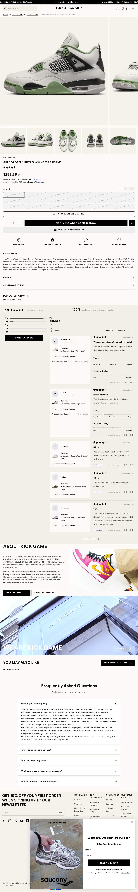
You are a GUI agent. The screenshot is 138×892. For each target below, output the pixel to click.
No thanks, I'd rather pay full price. (109, 869)
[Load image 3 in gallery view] (68, 141)
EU (132, 188)
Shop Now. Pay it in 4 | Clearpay (51, 2)
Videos (109, 800)
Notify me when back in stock (76, 223)
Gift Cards (110, 815)
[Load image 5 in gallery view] (123, 141)
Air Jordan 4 (32, 15)
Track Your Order (126, 815)
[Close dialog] (132, 822)
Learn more (36, 179)
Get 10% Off (109, 862)
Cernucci (78, 804)
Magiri (77, 815)
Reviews (109, 804)
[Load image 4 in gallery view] (95, 141)
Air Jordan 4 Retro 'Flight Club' (73, 351)
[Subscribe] (60, 812)
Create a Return (125, 808)
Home (5, 15)
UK (121, 188)
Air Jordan (17, 15)
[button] (127, 8)
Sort (109, 331)
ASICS (77, 800)
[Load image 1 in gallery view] (13, 141)
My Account (127, 802)
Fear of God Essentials (79, 809)
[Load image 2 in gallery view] (40, 141)
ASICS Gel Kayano (94, 803)
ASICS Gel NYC (94, 810)
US (126, 188)
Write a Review (30, 339)
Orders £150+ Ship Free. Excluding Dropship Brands (107, 2)
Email (88, 849)
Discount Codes (110, 809)
